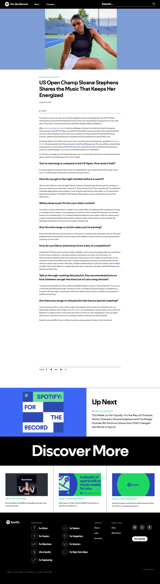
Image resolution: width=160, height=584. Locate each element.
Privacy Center (18, 572)
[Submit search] (153, 4)
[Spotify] (16, 4)
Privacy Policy (30, 572)
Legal (9, 572)
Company (50, 4)
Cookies (40, 572)
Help (113, 528)
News (36, 4)
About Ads (48, 572)
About (97, 528)
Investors (98, 538)
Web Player (116, 533)
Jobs (96, 533)
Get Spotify (141, 538)
